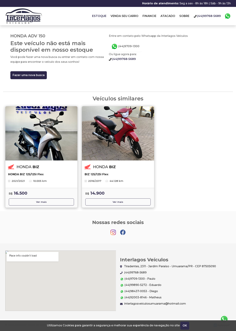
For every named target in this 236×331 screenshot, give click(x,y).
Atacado (168, 16)
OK (185, 325)
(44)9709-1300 (128, 46)
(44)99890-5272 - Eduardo (142, 285)
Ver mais (41, 202)
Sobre (184, 16)
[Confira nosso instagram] (113, 230)
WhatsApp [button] (227, 16)
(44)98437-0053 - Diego (141, 291)
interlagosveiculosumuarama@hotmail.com (155, 303)
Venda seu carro (124, 16)
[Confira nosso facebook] (122, 230)
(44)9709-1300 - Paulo (139, 278)
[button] (224, 319)
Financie (149, 16)
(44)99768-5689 (123, 59)
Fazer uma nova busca (29, 75)
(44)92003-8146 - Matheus (143, 297)
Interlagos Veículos (23, 16)
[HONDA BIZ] (41, 133)
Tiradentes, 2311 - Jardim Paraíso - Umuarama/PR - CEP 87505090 (169, 266)
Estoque (99, 16)
